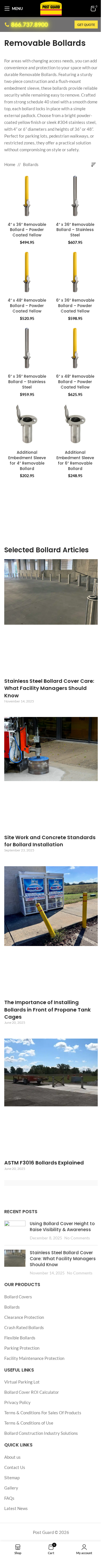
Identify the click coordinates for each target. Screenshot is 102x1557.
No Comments (77, 1238)
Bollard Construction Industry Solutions (41, 1433)
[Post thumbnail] (15, 1231)
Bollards (31, 164)
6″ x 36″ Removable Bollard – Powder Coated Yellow (75, 306)
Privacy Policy (17, 1402)
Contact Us (14, 1467)
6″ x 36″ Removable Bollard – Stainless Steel (27, 382)
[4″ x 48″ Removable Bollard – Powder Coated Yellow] (27, 273)
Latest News (16, 1508)
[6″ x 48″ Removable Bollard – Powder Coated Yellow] (75, 349)
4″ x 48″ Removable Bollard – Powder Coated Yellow (27, 306)
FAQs (9, 1498)
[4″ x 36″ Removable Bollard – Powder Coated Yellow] (27, 197)
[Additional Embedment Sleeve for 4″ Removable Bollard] (27, 425)
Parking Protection (21, 1347)
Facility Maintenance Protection (34, 1358)
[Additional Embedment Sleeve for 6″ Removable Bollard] (75, 425)
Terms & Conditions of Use (28, 1422)
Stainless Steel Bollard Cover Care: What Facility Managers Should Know (49, 688)
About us (12, 1457)
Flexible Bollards (19, 1337)
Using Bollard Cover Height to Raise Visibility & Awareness (62, 1227)
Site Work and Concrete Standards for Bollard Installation (49, 841)
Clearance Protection (24, 1317)
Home (9, 164)
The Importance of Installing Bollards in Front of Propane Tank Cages (47, 1009)
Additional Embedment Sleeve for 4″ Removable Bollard (27, 460)
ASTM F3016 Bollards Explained (44, 1162)
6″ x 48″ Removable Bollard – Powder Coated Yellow (75, 382)
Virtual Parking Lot (22, 1381)
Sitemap (12, 1477)
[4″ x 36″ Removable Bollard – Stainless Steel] (75, 197)
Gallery (11, 1487)
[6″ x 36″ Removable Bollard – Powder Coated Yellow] (75, 273)
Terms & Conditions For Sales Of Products (42, 1412)
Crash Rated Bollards (24, 1327)
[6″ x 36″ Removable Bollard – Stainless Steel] (27, 349)
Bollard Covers (18, 1296)
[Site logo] (51, 8)
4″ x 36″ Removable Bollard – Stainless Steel (75, 230)
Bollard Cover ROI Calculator (31, 1392)
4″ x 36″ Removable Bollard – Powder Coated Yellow (27, 230)
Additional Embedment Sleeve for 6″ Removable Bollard (75, 460)
